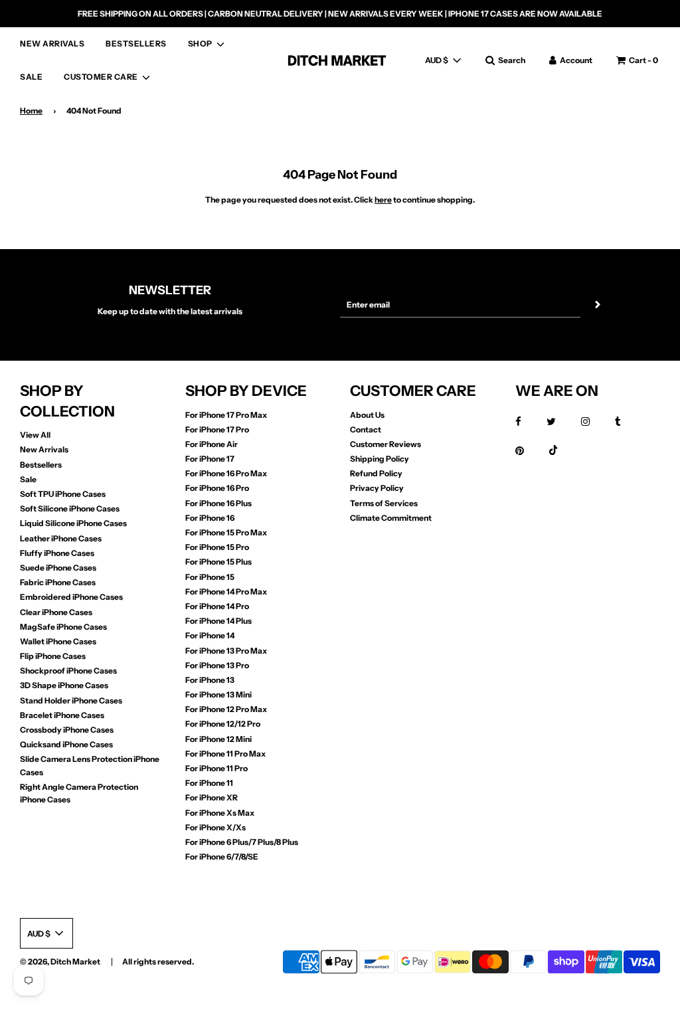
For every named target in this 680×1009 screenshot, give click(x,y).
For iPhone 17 (209, 459)
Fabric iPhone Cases (58, 582)
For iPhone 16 (209, 518)
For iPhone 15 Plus (218, 562)
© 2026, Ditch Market (60, 961)
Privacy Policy (377, 488)
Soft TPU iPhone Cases (63, 494)
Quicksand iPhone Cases (66, 744)
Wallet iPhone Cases (58, 641)
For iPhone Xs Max (219, 813)
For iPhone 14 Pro (217, 606)
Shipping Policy (379, 459)
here (383, 200)
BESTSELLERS (136, 43)
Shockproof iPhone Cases (68, 671)
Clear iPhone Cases (56, 612)
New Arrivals (44, 449)
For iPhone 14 (209, 635)
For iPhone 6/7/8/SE (221, 857)
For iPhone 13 (209, 680)
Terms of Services (384, 503)
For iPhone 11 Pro (216, 768)
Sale (28, 479)
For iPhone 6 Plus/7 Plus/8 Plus (241, 842)
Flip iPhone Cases (53, 656)
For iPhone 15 (209, 577)
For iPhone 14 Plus (218, 621)
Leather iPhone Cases (61, 538)
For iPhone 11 (209, 783)
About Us (367, 415)
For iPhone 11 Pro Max (225, 754)
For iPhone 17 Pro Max (226, 415)
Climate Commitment (391, 518)
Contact (365, 429)
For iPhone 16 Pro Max (226, 473)
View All (35, 435)
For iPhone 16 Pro (217, 488)
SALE (31, 77)
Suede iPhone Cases (58, 568)
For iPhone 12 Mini (218, 739)
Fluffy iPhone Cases (57, 553)
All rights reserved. (158, 961)
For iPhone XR (211, 797)
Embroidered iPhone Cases (71, 597)
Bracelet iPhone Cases (62, 715)
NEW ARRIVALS (52, 43)
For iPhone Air (211, 444)
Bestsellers (41, 465)
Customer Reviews (385, 444)
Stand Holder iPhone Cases (71, 700)
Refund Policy (376, 473)
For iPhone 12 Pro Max (226, 709)
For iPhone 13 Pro (217, 665)
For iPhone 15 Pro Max (226, 532)
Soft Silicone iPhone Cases (70, 508)
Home (31, 111)
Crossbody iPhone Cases (67, 730)
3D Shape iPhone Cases (64, 685)
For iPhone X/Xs (215, 827)
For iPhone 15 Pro (217, 547)
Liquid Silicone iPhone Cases (73, 523)
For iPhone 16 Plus (218, 503)
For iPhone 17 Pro (217, 429)
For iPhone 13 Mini (218, 694)
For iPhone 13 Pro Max (226, 651)
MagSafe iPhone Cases (63, 627)
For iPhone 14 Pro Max (226, 591)
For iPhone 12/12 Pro (222, 724)
